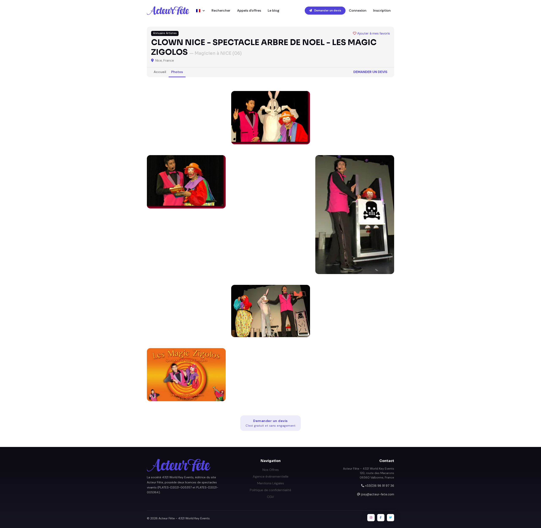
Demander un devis (327, 10)
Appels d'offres (249, 10)
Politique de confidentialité (270, 490)
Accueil (160, 72)
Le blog (273, 10)
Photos (177, 72)
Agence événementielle (270, 476)
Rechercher (221, 10)
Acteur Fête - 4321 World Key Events (184, 518)
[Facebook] (380, 517)
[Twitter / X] (390, 517)
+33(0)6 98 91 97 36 (379, 486)
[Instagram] (370, 517)
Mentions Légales (270, 483)
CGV (270, 497)
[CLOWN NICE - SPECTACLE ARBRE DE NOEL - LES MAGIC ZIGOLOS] (270, 117)
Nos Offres (270, 469)
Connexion (357, 10)
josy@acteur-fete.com (377, 494)
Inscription (382, 10)
